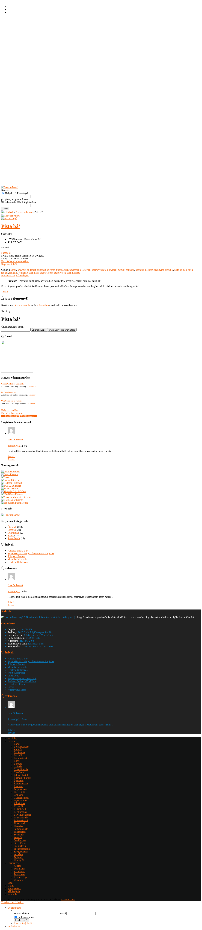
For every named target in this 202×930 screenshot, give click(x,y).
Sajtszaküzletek (21, 116)
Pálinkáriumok (21, 108)
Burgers (18, 51)
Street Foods (20, 131)
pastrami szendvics (154, 270)
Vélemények (22, 275)
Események (13, 150)
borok (13, 270)
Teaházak (18, 142)
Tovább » (32, 386)
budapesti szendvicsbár (67, 270)
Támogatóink (14, 888)
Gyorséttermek (21, 85)
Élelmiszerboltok (22, 65)
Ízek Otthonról (15, 439)
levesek (112, 270)
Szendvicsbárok (22, 136)
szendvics (34, 272)
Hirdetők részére (16, 179)
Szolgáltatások (21, 139)
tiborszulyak (14, 445)
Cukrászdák (20, 60)
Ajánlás (11, 176)
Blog (10, 882)
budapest (31, 270)
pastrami (140, 270)
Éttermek (18, 74)
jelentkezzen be (22, 305)
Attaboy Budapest (17, 689)
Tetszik (4, 291)
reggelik (13, 272)
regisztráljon (43, 305)
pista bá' (169, 270)
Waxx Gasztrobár (16, 672)
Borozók (18, 43)
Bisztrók (18, 37)
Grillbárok (19, 82)
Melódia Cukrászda (17, 559)
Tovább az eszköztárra (12, 902)
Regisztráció (14, 20)
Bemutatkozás (8, 275)
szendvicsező (73, 272)
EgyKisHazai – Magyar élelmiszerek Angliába (31, 553)
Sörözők (18, 125)
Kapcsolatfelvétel (9, 264)
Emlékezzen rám (26, 917)
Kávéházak (19, 91)
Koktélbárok (20, 96)
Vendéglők (19, 148)
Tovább (11, 459)
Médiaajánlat (14, 891)
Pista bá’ (10, 226)
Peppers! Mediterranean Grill (22, 678)
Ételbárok (19, 68)
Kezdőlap (12, 26)
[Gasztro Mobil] (2, 212)
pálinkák (130, 270)
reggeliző (23, 272)
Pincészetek (20, 111)
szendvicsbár (46, 272)
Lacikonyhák (20, 99)
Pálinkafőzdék (21, 105)
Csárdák (18, 54)
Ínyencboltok (20, 88)
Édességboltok (21, 62)
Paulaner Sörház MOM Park (22, 681)
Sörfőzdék (19, 122)
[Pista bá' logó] (9, 218)
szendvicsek (60, 272)
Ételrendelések (21, 71)
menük (121, 270)
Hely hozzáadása (16, 170)
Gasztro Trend (68, 899)
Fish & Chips (20, 79)
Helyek (11, 28)
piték (190, 270)
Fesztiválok (19, 156)
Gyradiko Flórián (16, 684)
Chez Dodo (13, 675)
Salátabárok (20, 119)
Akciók (17, 153)
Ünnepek (18, 167)
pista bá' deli (180, 270)
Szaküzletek (20, 133)
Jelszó (63, 913)
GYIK (11, 182)
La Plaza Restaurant (8, 392)
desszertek (85, 270)
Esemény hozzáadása (18, 173)
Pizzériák (18, 114)
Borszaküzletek (21, 45)
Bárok (17, 31)
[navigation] (101, 916)
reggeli (4, 272)
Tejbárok (18, 145)
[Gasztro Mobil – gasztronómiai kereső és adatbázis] (9, 187)
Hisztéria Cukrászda (18, 562)
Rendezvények (21, 165)
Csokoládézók (21, 57)
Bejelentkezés (14, 17)
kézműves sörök (100, 270)
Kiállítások (19, 159)
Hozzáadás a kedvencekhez (15, 261)
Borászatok (19, 40)
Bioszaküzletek (21, 34)
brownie (22, 270)
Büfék (17, 48)
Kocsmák (18, 94)
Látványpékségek (22, 102)
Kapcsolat (13, 894)
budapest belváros (46, 270)
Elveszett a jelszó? (23, 923)
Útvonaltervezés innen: (12, 326)
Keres (5, 209)
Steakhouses (20, 128)
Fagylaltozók (20, 77)
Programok (19, 162)
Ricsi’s (11, 687)
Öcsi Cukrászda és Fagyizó (11, 401)
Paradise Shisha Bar (17, 550)
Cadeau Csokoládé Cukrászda (12, 384)
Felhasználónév (21, 913)
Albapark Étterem (16, 556)
